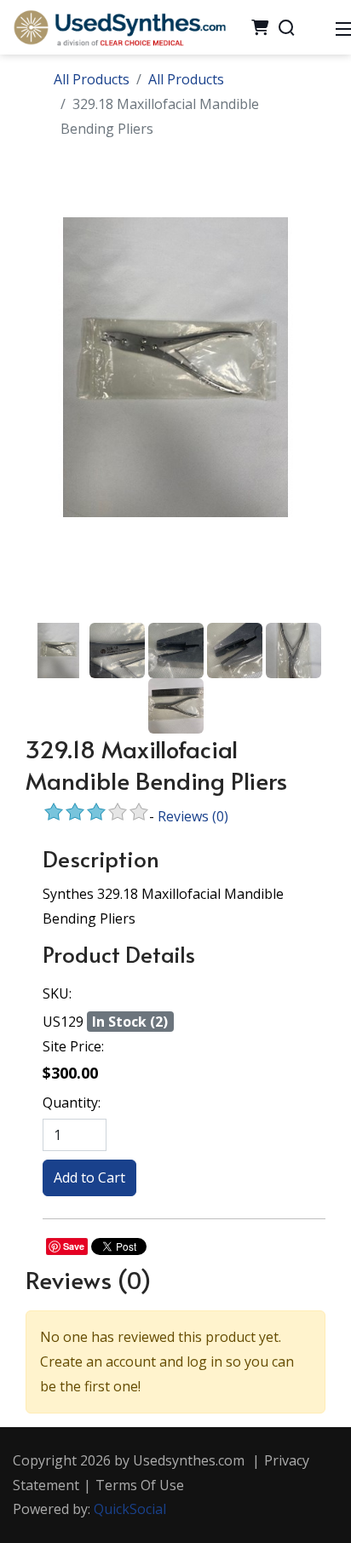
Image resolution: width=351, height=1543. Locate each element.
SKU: (57, 993)
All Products (91, 79)
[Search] (286, 27)
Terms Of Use (139, 1485)
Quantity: (72, 1102)
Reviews (193, 816)
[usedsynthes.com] (119, 25)
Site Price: (73, 1046)
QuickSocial (130, 1509)
